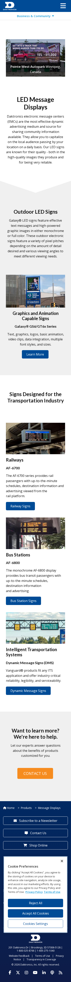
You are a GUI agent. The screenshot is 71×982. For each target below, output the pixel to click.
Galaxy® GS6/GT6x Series (35, 326)
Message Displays (49, 808)
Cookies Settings (35, 924)
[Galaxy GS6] (35, 291)
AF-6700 (13, 468)
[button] (63, 6)
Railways (14, 460)
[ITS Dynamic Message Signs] (35, 627)
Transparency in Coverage (41, 959)
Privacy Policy (34, 892)
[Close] (62, 861)
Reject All (35, 903)
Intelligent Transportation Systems (31, 652)
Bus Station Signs (23, 601)
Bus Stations (18, 554)
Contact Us (35, 773)
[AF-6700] (35, 438)
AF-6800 (13, 562)
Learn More (35, 354)
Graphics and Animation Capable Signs (36, 316)
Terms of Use (42, 956)
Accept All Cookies (35, 913)
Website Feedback (19, 956)
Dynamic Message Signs (28, 691)
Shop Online (38, 845)
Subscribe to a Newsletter (37, 820)
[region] (35, 894)
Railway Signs (20, 506)
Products (26, 808)
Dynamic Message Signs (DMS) (30, 663)
